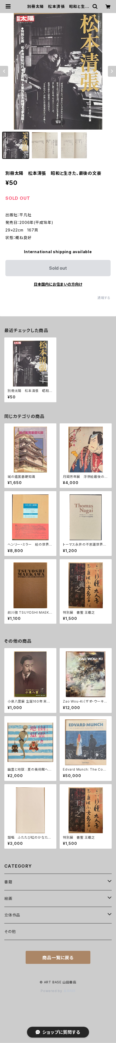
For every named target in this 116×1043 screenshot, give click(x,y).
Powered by (52, 991)
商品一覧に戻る (58, 957)
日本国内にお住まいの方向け (58, 284)
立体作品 (12, 915)
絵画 (8, 898)
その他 (10, 931)
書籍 (8, 882)
